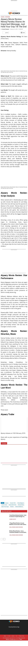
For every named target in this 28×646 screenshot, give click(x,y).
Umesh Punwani (5, 29)
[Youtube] (18, 624)
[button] (22, 32)
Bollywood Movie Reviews (16, 527)
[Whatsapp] (7, 500)
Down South (12, 519)
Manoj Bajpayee (20, 502)
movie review (4, 504)
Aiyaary (6, 502)
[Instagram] (11, 624)
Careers (13, 635)
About (5, 635)
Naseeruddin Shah (12, 504)
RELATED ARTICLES (6, 511)
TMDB (20, 639)
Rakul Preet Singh (5, 506)
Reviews (7, 17)
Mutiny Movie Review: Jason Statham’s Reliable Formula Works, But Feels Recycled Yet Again (18, 531)
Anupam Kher (13, 502)
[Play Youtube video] (14, 424)
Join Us (6, 32)
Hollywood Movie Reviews (16, 535)
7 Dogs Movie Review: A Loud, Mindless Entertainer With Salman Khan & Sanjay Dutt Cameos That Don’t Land (18, 523)
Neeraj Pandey (21, 504)
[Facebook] (2, 500)
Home (2, 17)
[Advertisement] (14, 453)
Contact (8, 635)
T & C (16, 635)
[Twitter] (4, 500)
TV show (11, 639)
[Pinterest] (14, 624)
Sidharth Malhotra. (19, 506)
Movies (7, 639)
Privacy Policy (21, 635)
